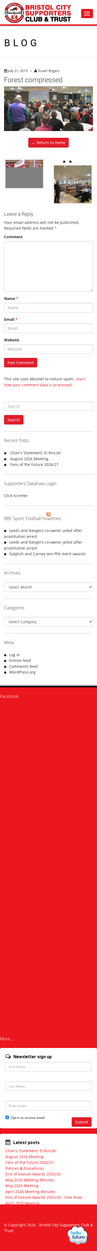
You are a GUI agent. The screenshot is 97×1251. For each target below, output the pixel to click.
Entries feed (20, 660)
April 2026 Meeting (22, 1203)
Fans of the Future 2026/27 (34, 464)
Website (11, 339)
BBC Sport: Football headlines (32, 518)
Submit (81, 1122)
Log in (14, 654)
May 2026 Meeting (22, 1185)
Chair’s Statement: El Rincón (35, 452)
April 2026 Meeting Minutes (30, 1191)
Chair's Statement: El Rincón (30, 1150)
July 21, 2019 (17, 70)
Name (11, 298)
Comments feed (23, 666)
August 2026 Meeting (29, 458)
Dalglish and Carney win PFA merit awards (47, 553)
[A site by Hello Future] (77, 1235)
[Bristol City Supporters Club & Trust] (40, 12)
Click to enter (16, 495)
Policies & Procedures (24, 1168)
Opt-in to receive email (28, 1118)
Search (14, 419)
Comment (13, 236)
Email (11, 319)
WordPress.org (22, 672)
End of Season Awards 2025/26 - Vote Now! (43, 1197)
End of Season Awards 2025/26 (33, 1174)
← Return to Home (48, 142)
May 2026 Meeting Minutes (29, 1180)
